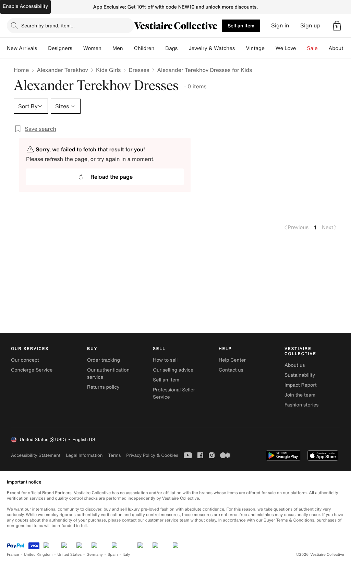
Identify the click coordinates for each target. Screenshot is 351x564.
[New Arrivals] (42, 48)
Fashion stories (301, 405)
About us (295, 365)
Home (21, 70)
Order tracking (103, 360)
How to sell (165, 360)
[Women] (107, 48)
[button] (337, 25)
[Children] (159, 48)
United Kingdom (38, 554)
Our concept (25, 360)
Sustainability (300, 375)
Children (144, 48)
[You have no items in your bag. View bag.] (337, 25)
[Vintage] (270, 48)
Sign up (310, 25)
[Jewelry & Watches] (240, 48)
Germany (94, 554)
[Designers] (78, 48)
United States (70, 554)
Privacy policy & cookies (152, 455)
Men (117, 48)
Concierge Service (31, 370)
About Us (340, 48)
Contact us (231, 370)
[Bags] (183, 48)
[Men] (128, 48)
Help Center (232, 360)
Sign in (280, 25)
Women (92, 48)
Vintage (255, 48)
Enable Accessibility (25, 6)
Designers (60, 48)
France (13, 554)
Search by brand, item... (48, 25)
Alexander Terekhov (62, 70)
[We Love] (301, 48)
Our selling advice (173, 370)
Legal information (84, 455)
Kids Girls (108, 70)
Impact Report (301, 385)
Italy (126, 554)
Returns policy (103, 387)
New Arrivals (22, 48)
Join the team (300, 395)
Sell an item (241, 25)
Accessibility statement (35, 455)
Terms (114, 455)
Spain (113, 554)
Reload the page (111, 177)
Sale (312, 48)
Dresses (139, 70)
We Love (286, 48)
